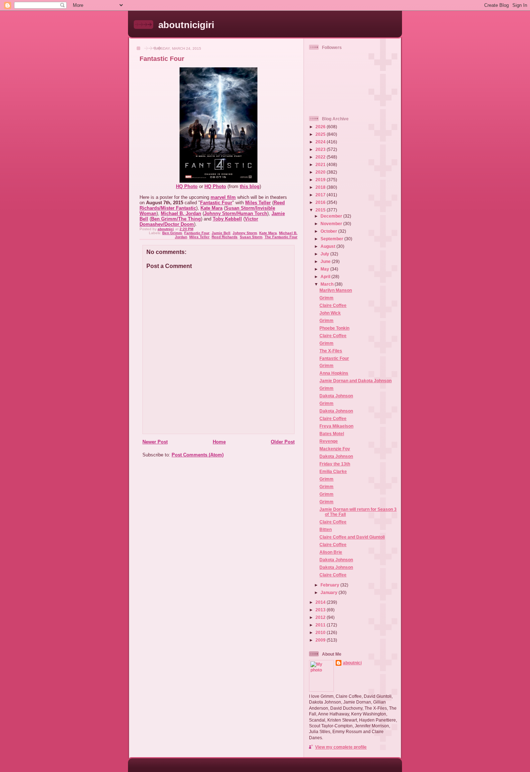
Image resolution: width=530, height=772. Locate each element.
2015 (321, 209)
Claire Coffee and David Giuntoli (352, 537)
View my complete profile (341, 747)
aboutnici (352, 662)
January (330, 592)
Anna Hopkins (333, 373)
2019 (321, 179)
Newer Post (155, 442)
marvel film (223, 197)
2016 (321, 202)
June (326, 261)
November (332, 223)
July (325, 253)
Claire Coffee (332, 305)
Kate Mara (211, 208)
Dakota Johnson (336, 395)
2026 (321, 126)
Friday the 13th (334, 463)
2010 (321, 632)
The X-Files (330, 350)
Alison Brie (330, 552)
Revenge (328, 441)
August (328, 246)
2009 (321, 640)
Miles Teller (258, 202)
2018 (321, 187)
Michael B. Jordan (181, 213)
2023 (321, 149)
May (325, 269)
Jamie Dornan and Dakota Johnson (355, 380)
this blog (250, 186)
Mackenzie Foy (334, 448)
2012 (321, 617)
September (332, 238)
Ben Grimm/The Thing (176, 219)
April (326, 276)
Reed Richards (225, 237)
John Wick (330, 313)
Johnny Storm (245, 233)
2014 (321, 602)
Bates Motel (331, 433)
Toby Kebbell (227, 219)
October (329, 231)
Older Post (283, 442)
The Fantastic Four (281, 237)
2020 (321, 172)
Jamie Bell (221, 233)
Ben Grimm (172, 233)
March (328, 284)
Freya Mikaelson (336, 426)
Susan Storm (251, 237)
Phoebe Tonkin (334, 328)
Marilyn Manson (335, 290)
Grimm (326, 297)
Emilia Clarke (333, 471)
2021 (321, 164)
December (332, 216)
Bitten (325, 529)
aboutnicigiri (186, 24)
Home (219, 442)
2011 (321, 624)
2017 (321, 194)
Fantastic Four (216, 202)
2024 (321, 141)
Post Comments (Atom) (198, 455)
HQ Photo (187, 186)
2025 (321, 134)
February (330, 585)
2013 (321, 609)
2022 (321, 157)
